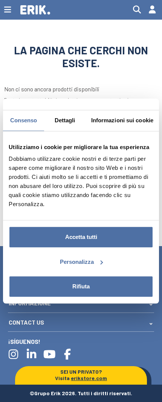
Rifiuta (81, 286)
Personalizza (77, 262)
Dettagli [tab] (65, 120)
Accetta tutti (81, 237)
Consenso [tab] (23, 120)
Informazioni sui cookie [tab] (122, 120)
